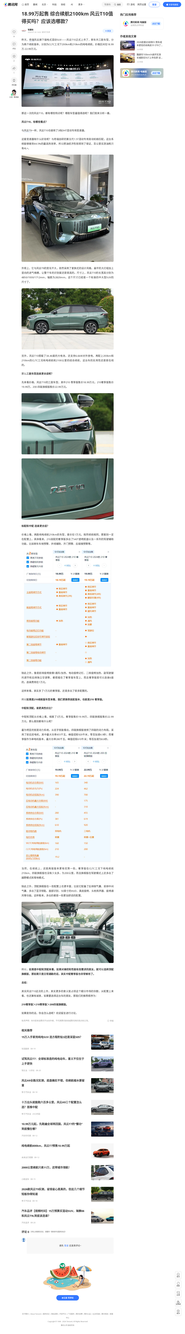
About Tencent (35, 1314)
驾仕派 (24, 1070)
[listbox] (68, 1126)
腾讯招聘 (79, 1314)
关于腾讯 (25, 1314)
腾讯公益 (87, 1314)
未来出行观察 (27, 1157)
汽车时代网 (26, 1136)
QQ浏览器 (96, 1314)
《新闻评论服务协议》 (58, 1232)
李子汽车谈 (26, 1092)
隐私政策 (54, 1314)
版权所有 (71, 1325)
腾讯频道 (105, 1314)
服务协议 (46, 1314)
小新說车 (25, 1179)
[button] (156, 24)
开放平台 (62, 1314)
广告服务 (71, 1314)
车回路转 (25, 1049)
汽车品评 (25, 1223)
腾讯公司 (64, 1325)
